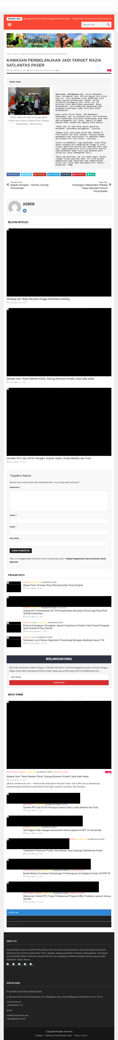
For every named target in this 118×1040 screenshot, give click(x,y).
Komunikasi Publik (60, 772)
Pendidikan (62, 608)
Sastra (64, 804)
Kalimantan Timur (50, 70)
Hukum (34, 622)
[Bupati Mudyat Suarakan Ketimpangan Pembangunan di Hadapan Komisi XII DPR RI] (49, 864)
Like (109, 772)
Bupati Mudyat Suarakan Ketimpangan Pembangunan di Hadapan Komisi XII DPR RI (66, 873)
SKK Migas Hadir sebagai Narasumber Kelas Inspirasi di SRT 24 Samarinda (62, 830)
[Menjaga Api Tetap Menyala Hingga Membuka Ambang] (59, 262)
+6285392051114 (15, 1005)
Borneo (16, 54)
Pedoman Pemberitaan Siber (58, 1035)
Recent (13, 918)
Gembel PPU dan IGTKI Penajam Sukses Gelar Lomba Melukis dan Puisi (49, 458)
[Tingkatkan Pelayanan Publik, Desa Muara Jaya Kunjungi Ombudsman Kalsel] (38, 843)
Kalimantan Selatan (95, 839)
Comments (15, 924)
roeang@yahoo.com (16, 1018)
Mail (92, 174)
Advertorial (12, 772)
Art (24, 804)
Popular (13, 912)
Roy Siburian (30, 631)
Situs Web (14, 538)
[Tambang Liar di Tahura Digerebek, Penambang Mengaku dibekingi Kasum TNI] (14, 641)
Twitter (27, 174)
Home (9, 54)
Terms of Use (80, 1035)
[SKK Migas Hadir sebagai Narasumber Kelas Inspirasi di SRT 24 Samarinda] (45, 821)
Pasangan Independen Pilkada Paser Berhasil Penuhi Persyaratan (89, 187)
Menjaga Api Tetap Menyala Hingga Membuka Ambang (47, 19)
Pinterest (79, 174)
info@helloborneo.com (17, 1015)
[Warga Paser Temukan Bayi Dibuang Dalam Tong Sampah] (14, 586)
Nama (13, 515)
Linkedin (54, 174)
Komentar (15, 487)
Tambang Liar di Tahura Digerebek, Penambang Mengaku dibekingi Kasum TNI (63, 640)
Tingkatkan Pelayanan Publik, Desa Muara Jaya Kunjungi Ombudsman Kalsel (63, 850)
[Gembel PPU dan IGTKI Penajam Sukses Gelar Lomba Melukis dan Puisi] (59, 422)
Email (13, 526)
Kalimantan (39, 70)
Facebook (14, 174)
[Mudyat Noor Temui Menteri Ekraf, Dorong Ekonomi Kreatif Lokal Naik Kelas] (59, 342)
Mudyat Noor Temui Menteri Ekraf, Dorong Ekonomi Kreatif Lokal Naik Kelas (50, 378)
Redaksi (39, 1035)
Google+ (41, 174)
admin (12, 70)
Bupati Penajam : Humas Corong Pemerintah (29, 185)
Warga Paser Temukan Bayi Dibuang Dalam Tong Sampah (53, 585)
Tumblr (66, 174)
